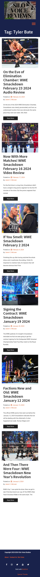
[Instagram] (36, 292)
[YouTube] (36, 284)
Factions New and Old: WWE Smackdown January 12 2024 (17, 394)
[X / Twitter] (36, 288)
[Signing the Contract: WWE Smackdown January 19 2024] (20, 290)
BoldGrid (25, 569)
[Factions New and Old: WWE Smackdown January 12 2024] (20, 369)
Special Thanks (22, 574)
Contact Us (13, 557)
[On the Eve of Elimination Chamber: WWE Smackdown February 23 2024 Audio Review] (20, 53)
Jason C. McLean (11, 99)
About (7, 557)
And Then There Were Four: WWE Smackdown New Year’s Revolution (17, 470)
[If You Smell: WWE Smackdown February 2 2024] (20, 218)
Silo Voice (21, 557)
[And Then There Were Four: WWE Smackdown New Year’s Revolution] (20, 446)
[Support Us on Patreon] (36, 295)
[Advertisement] (20, 526)
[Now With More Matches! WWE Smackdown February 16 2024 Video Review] (20, 138)
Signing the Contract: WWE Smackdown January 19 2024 (16, 315)
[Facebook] (36, 281)
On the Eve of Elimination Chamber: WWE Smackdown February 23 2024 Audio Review (17, 82)
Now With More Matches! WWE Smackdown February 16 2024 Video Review (17, 164)
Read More (10, 118)
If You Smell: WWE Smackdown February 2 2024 (17, 241)
